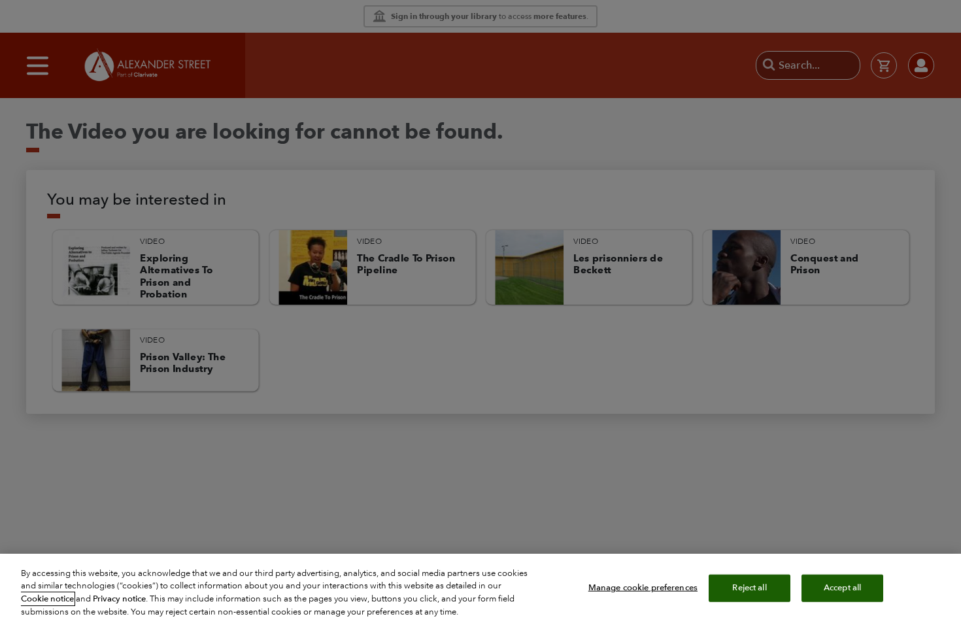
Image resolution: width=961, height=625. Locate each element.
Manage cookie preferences (643, 588)
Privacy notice (119, 599)
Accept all (842, 588)
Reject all (749, 588)
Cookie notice (47, 599)
